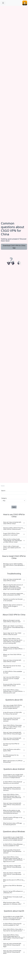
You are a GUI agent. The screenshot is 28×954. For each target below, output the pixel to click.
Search (3, 490)
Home (3, 486)
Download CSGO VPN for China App (14, 246)
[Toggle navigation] (3, 2)
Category (4, 498)
